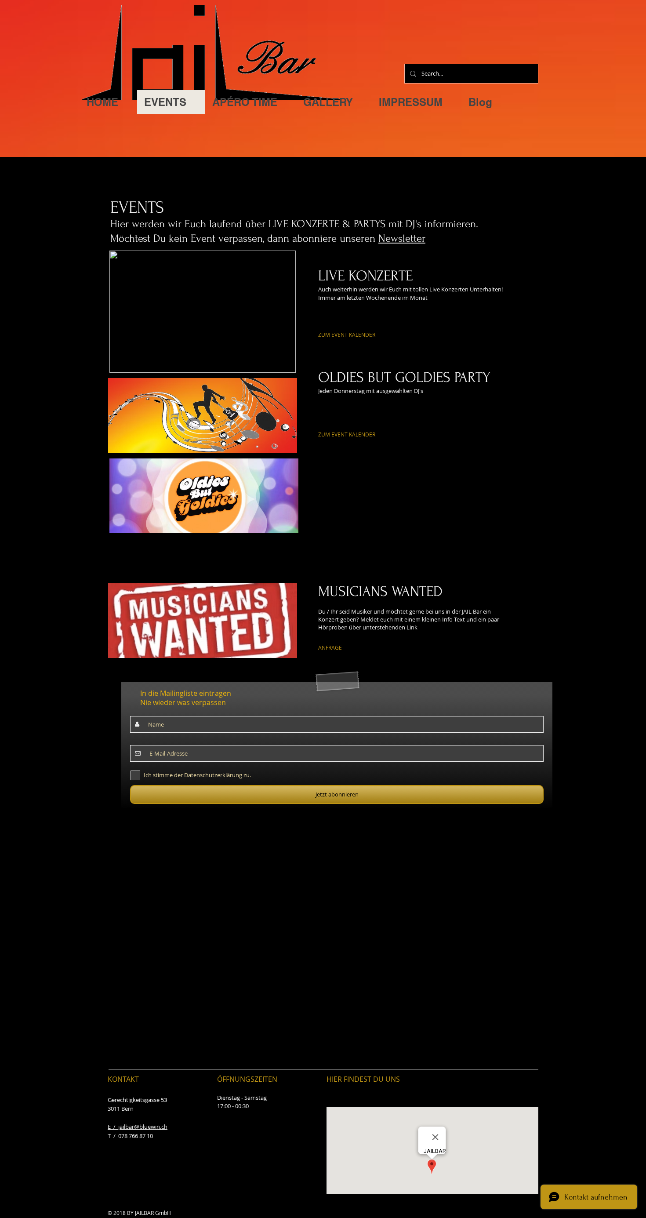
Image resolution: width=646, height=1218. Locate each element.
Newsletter (401, 238)
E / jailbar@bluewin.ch (137, 1127)
